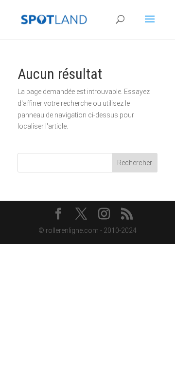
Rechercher (134, 163)
